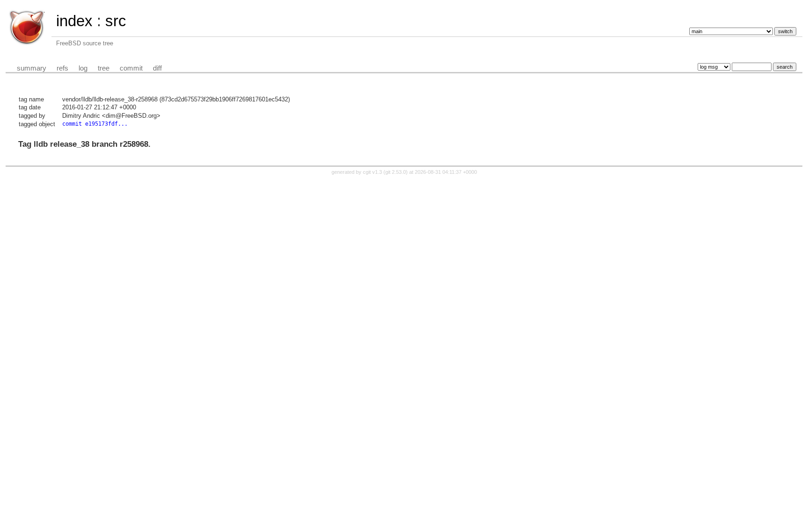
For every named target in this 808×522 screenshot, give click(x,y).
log (83, 68)
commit (131, 68)
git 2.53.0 (395, 172)
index (74, 20)
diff (157, 68)
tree (103, 68)
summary (31, 68)
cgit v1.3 (372, 172)
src (115, 20)
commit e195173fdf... (95, 124)
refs (62, 68)
